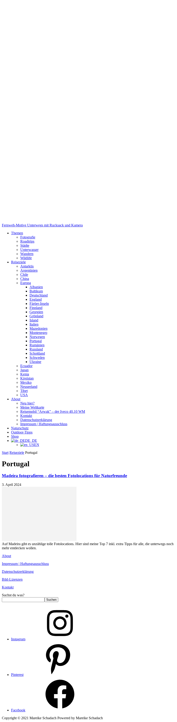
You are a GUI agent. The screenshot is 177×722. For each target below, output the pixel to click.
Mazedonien (38, 328)
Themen (17, 233)
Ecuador (26, 366)
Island (34, 320)
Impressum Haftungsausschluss (25, 564)
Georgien (36, 312)
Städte (24, 245)
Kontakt (26, 416)
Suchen (51, 599)
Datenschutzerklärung (36, 420)
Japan (24, 370)
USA (24, 395)
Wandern (26, 254)
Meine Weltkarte (32, 407)
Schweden (37, 358)
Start (5, 453)
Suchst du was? (13, 595)
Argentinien (29, 270)
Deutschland (39, 295)
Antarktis (27, 266)
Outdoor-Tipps (21, 432)
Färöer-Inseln (39, 304)
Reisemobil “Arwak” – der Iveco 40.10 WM (52, 411)
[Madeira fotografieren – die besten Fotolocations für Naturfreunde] (39, 540)
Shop (15, 436)
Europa (25, 283)
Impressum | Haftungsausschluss (43, 424)
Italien (34, 324)
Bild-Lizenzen (12, 579)
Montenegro (38, 333)
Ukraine (35, 362)
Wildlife (26, 258)
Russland (36, 349)
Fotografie (27, 237)
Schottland (37, 353)
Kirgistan (27, 378)
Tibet (24, 391)
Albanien (36, 287)
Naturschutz (20, 428)
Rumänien (37, 345)
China (24, 279)
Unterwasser (29, 250)
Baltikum (36, 291)
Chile (24, 274)
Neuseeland (28, 387)
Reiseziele (18, 262)
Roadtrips (27, 241)
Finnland (36, 308)
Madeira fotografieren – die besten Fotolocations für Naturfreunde (64, 475)
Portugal (36, 341)
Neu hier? (27, 403)
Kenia (24, 374)
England (36, 299)
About (15, 399)
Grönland (36, 316)
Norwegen (37, 337)
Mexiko (26, 382)
